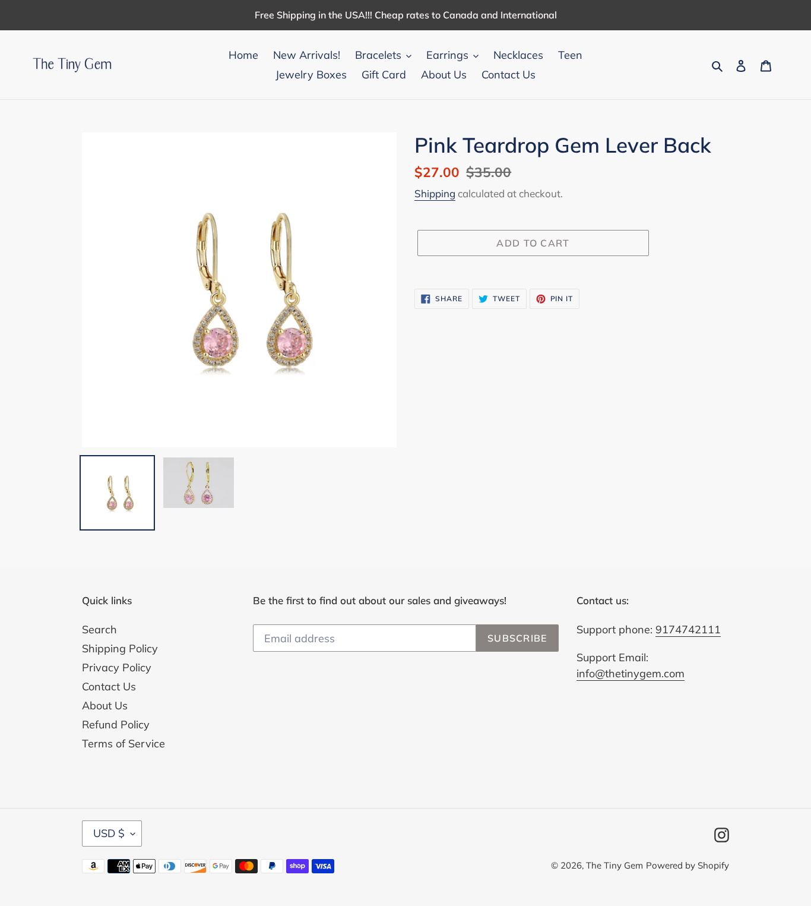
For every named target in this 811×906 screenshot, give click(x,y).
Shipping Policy (120, 648)
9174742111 (688, 629)
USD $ (109, 833)
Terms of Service (123, 743)
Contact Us (109, 686)
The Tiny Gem (614, 865)
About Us (105, 705)
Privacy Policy (116, 667)
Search (99, 629)
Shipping (434, 193)
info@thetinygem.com (630, 673)
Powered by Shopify (687, 865)
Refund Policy (116, 724)
